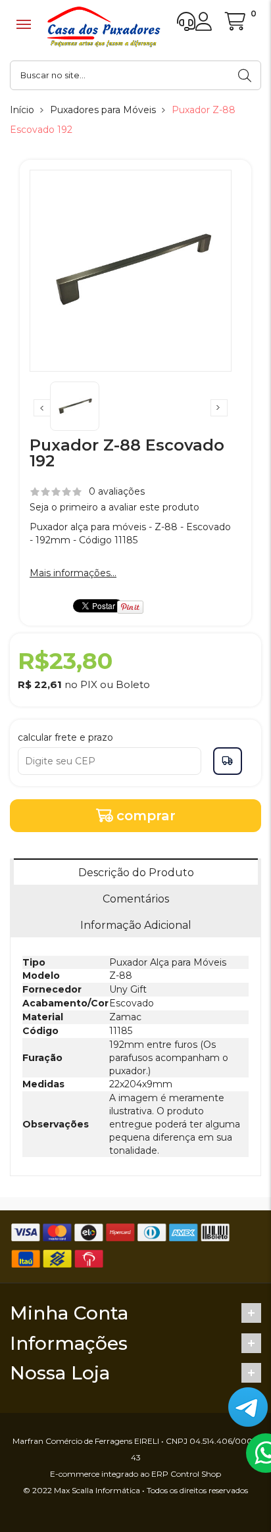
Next (219, 407)
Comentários (136, 899)
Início (22, 110)
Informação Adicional (135, 925)
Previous (42, 407)
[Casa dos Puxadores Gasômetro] (103, 27)
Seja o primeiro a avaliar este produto (114, 507)
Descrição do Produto (136, 872)
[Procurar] (246, 75)
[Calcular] (227, 761)
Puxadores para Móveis (103, 110)
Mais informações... (73, 573)
